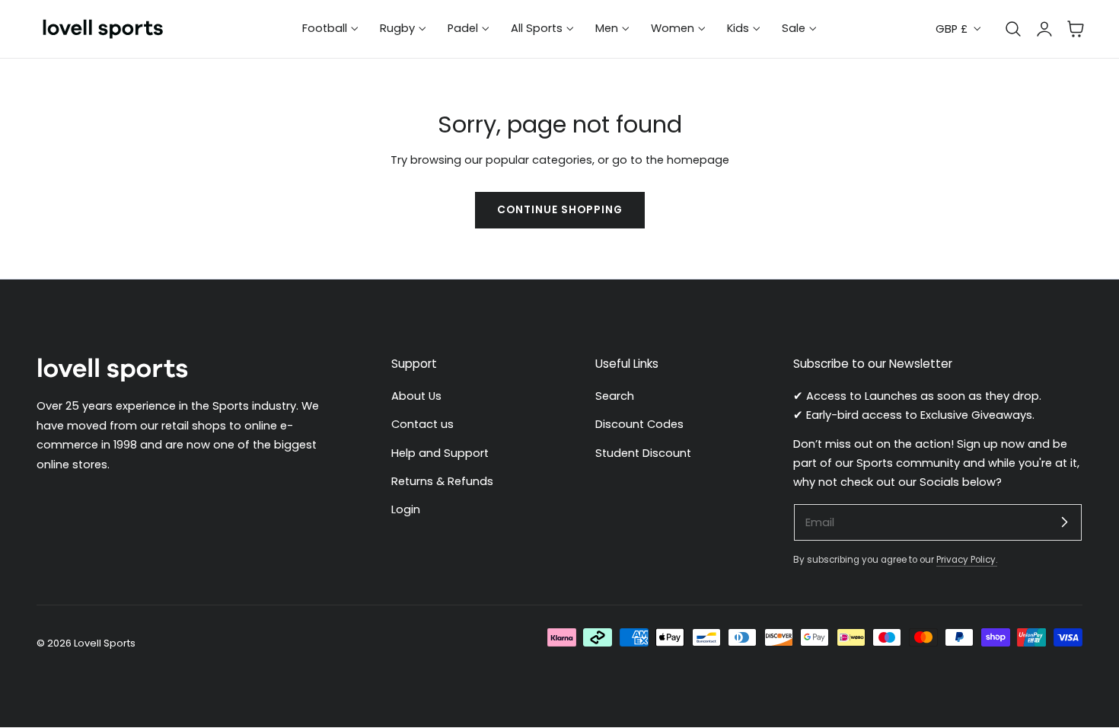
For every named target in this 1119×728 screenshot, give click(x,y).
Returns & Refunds (442, 481)
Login (405, 510)
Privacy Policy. (966, 560)
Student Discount (643, 453)
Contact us (422, 425)
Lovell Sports (104, 642)
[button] (1075, 29)
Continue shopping (560, 210)
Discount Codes (639, 425)
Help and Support (440, 453)
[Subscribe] (1064, 521)
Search (614, 396)
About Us (416, 396)
